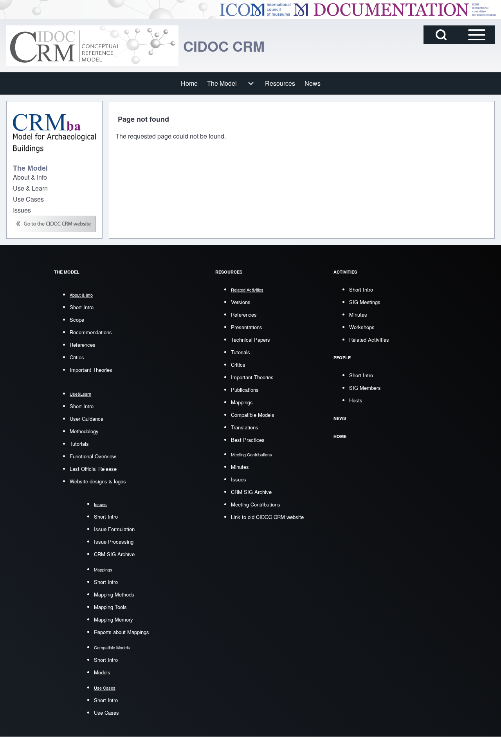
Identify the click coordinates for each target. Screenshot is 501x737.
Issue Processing (113, 541)
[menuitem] (189, 83)
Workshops (362, 327)
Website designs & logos (98, 481)
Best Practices (248, 439)
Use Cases (106, 712)
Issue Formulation (114, 529)
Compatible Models (252, 414)
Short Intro (82, 307)
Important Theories (91, 369)
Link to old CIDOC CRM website (267, 517)
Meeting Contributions (255, 504)
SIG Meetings (364, 302)
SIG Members (365, 387)
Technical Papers (250, 339)
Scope (77, 319)
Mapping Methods (114, 594)
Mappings (242, 402)
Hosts (355, 400)
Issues (238, 479)
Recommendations (91, 332)
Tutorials (79, 443)
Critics (77, 357)
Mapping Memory (113, 619)
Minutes (240, 466)
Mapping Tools (110, 607)
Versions (240, 302)
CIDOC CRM (224, 45)
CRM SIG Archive (114, 554)
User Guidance (86, 418)
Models (102, 672)
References (83, 344)
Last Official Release (93, 468)
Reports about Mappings (121, 632)
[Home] (92, 45)
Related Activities (369, 339)
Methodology (84, 431)
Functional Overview (93, 456)
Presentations (246, 327)
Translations (244, 427)
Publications (245, 389)
